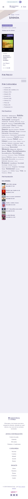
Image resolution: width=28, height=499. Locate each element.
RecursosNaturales (20, 159)
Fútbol (15, 139)
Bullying (10, 123)
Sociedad (21, 163)
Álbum (10, 172)
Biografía (4, 123)
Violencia (4, 172)
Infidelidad (16, 143)
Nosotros (14, 470)
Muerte (4, 151)
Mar (24, 145)
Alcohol (4, 117)
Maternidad (14, 147)
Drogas (18, 131)
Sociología (4, 165)
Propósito (15, 157)
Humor (19, 141)
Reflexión (4, 161)
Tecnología (21, 166)
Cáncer (17, 127)
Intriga (3, 145)
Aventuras (11, 121)
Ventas (17, 171)
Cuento (5, 53)
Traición (17, 169)
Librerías (14, 439)
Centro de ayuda (14, 437)
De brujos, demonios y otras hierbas (7, 58)
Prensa (14, 473)
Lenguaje (8, 145)
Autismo (20, 117)
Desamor (22, 129)
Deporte (5, 129)
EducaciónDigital (14, 133)
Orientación (11, 155)
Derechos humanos (14, 129)
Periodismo (21, 155)
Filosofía (9, 139)
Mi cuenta (14, 441)
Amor (15, 117)
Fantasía (22, 137)
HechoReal (10, 141)
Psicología (5, 159)
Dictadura (5, 131)
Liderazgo (20, 145)
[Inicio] (9, 14)
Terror (3, 169)
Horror (15, 141)
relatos (16, 161)
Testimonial (10, 169)
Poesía (14, 461)
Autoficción (5, 121)
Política (9, 157)
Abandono (5, 115)
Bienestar (17, 121)
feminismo (4, 139)
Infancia (10, 143)
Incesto (23, 141)
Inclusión (4, 143)
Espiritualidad (21, 135)
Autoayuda (6, 119)
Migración (13, 149)
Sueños (15, 165)
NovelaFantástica (19, 151)
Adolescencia (12, 115)
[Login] (21, 6)
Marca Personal (5, 147)
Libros (14, 468)
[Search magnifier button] (20, 2)
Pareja (16, 155)
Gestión (20, 139)
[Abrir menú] (3, 6)
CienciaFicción (19, 123)
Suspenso (15, 167)
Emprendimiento (6, 135)
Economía (23, 131)
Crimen (13, 127)
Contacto (14, 475)
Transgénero (5, 171)
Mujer (9, 151)
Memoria (5, 149)
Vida (21, 171)
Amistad (9, 117)
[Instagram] (14, 495)
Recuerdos (12, 159)
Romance (5, 163)
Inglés (21, 143)
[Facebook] (11, 495)
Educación (5, 133)
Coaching (19, 125)
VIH (25, 171)
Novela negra (4, 155)
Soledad (10, 165)
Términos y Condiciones (14, 444)
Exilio (3, 137)
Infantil (14, 456)
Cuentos (14, 454)
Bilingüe (22, 121)
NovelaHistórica (7, 153)
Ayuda (14, 478)
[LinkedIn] (17, 495)
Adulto (20, 115)
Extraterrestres (9, 137)
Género (5, 141)
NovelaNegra (17, 153)
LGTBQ (14, 145)
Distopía (12, 131)
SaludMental (13, 163)
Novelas (14, 451)
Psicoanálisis (21, 157)
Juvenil (14, 458)
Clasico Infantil (6, 125)
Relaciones (11, 161)
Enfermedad (13, 135)
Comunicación (6, 127)
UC (9, 171)
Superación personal (6, 166)
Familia (16, 137)
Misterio (19, 149)
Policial (4, 157)
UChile (13, 171)
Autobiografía (15, 119)
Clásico (13, 125)
